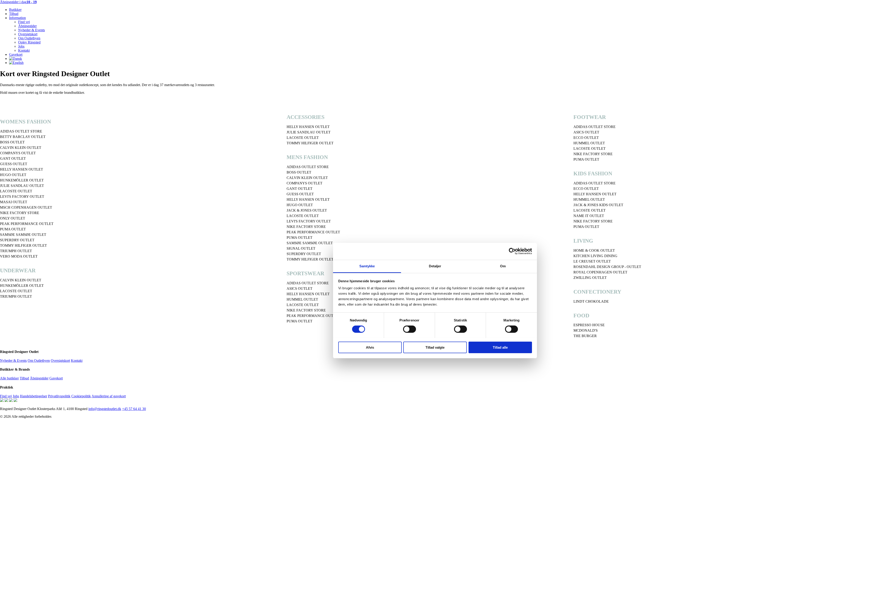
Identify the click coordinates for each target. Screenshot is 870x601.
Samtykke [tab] (367, 266)
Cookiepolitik (81, 396)
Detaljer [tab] (435, 266)
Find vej (24, 22)
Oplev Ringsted (29, 42)
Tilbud (13, 14)
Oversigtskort (27, 34)
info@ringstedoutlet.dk (104, 409)
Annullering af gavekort (109, 396)
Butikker (15, 10)
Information (17, 18)
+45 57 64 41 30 (134, 409)
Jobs (21, 46)
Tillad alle (500, 347)
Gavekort (15, 54)
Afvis (370, 347)
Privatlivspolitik (59, 396)
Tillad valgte (435, 347)
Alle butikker (9, 378)
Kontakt (24, 50)
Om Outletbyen (29, 38)
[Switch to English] (16, 63)
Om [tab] (503, 266)
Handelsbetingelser (33, 396)
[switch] (409, 329)
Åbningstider (27, 26)
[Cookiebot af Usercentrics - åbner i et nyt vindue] (512, 251)
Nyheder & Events (31, 30)
